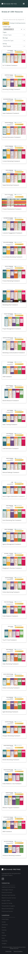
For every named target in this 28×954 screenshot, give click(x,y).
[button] (23, 3)
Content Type (6, 26)
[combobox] (3, 35)
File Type (5, 38)
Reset (6, 23)
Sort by (5, 43)
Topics (4, 32)
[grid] (14, 456)
